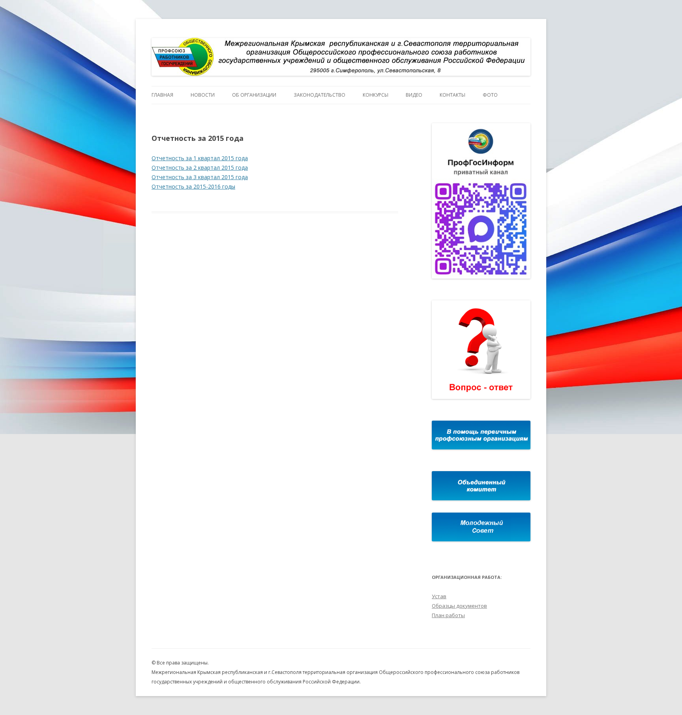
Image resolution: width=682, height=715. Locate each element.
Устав (439, 596)
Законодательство (319, 95)
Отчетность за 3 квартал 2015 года (200, 177)
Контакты (452, 95)
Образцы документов (459, 605)
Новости (203, 95)
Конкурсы (375, 95)
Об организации (254, 95)
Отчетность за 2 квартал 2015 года (200, 167)
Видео (414, 95)
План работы (448, 615)
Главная (162, 95)
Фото (490, 95)
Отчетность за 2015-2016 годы (193, 186)
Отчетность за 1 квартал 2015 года (200, 158)
